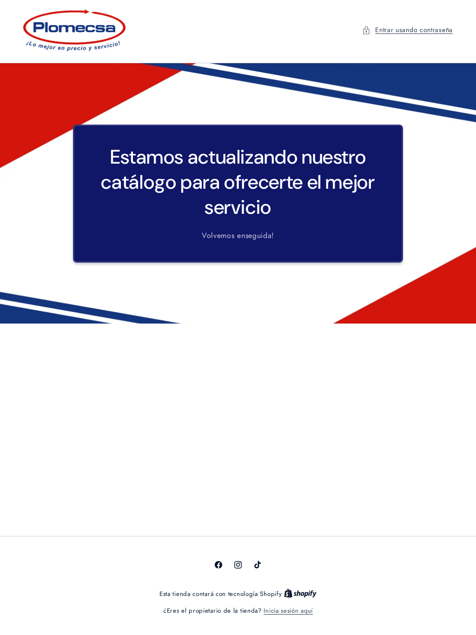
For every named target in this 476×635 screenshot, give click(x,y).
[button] (407, 30)
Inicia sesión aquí (288, 610)
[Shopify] (300, 593)
